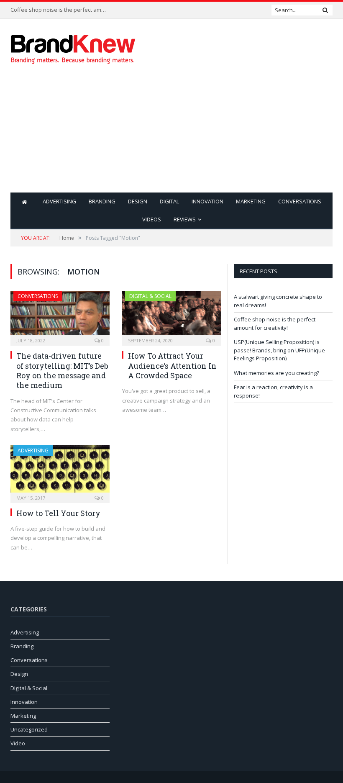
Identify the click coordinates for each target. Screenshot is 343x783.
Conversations (299, 201)
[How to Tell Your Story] (60, 471)
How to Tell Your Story (58, 513)
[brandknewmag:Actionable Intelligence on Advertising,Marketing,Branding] (73, 47)
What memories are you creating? (276, 373)
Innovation (207, 201)
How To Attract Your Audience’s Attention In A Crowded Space (172, 365)
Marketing (251, 201)
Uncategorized (29, 729)
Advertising (59, 201)
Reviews (185, 219)
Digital (169, 201)
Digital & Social (150, 296)
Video (17, 743)
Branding (102, 201)
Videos (151, 219)
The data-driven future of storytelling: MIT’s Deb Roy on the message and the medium (62, 370)
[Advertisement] (229, 134)
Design (137, 201)
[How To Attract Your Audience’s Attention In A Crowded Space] (171, 315)
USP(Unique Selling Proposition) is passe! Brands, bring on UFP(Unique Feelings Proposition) (279, 350)
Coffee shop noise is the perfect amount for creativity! (60, 9)
